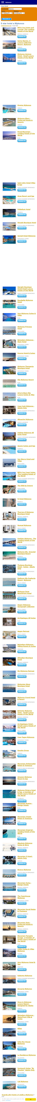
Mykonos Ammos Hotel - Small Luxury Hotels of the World (26, 56)
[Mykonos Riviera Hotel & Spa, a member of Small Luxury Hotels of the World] (22, 801)
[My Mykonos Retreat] (22, 676)
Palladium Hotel (24, 209)
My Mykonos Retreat (26, 671)
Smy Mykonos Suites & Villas (27, 314)
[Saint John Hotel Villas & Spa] (22, 190)
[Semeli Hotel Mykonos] (22, 241)
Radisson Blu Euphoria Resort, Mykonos (26, 579)
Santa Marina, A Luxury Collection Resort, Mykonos (24, 43)
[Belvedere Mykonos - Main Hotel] (22, 347)
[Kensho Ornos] (22, 756)
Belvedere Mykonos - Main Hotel (26, 341)
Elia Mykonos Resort (26, 380)
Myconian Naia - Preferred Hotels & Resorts (25, 924)
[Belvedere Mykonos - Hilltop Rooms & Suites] (22, 652)
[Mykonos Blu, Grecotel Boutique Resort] (22, 559)
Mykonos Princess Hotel (25, 328)
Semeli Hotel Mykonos (26, 236)
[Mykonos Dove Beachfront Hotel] (22, 599)
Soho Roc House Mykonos (24, 1043)
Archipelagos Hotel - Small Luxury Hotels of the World (27, 726)
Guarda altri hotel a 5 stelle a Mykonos (17, 1095)
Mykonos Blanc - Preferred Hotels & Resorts (25, 120)
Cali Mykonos (23, 1081)
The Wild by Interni (25, 486)
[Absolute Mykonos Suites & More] (22, 850)
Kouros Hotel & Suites (26, 353)
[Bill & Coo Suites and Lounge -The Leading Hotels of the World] (22, 37)
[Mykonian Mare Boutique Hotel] (22, 691)
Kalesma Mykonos (25, 975)
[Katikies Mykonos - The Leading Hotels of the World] (22, 548)
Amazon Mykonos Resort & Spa (25, 778)
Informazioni (8, 1100)
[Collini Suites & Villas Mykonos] (22, 956)
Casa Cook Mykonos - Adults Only (26, 407)
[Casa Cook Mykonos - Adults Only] (22, 413)
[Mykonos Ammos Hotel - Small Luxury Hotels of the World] (22, 63)
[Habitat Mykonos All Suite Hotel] (22, 440)
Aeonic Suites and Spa (26, 446)
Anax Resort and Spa (26, 196)
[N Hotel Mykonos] (22, 504)
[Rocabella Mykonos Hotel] (22, 307)
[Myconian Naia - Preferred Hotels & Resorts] (22, 932)
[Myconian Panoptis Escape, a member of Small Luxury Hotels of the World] (22, 947)
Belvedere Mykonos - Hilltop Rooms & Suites (27, 645)
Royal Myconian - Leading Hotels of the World (26, 133)
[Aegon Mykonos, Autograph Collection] (22, 612)
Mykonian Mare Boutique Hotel (24, 685)
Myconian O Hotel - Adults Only (25, 857)
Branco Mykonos (24, 870)
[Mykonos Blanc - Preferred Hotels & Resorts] (22, 128)
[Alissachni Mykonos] (22, 425)
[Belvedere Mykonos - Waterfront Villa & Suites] (22, 1024)
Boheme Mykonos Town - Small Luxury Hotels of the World (26, 712)
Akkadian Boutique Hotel (25, 659)
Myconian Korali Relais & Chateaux (27, 910)
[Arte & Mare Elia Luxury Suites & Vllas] (22, 400)
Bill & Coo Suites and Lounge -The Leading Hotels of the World (26, 29)
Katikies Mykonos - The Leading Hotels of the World (27, 540)
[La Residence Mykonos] (22, 1060)
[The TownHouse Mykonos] (22, 903)
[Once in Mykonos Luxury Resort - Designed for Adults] (22, 1011)
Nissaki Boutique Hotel (27, 222)
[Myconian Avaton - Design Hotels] (22, 811)
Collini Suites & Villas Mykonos (26, 950)
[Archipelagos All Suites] (22, 623)
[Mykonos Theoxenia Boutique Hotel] (22, 374)
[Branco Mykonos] (22, 875)
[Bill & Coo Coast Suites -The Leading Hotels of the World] (22, 481)
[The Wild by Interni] (22, 491)
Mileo (20, 1028)
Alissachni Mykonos (25, 419)
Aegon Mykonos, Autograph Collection (26, 606)
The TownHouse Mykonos (24, 897)
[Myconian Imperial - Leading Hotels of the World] (22, 839)
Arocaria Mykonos (25, 989)
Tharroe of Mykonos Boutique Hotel (26, 513)
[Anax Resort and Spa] (22, 202)
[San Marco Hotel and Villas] (22, 466)
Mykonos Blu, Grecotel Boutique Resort (27, 553)
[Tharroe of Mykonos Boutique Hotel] (22, 519)
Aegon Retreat (23, 631)
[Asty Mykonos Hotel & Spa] (22, 970)
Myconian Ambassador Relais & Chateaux (27, 765)
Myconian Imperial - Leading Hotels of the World (26, 832)
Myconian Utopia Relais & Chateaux (25, 818)
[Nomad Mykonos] (22, 531)
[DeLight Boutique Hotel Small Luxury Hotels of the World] (22, 296)
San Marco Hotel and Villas (26, 460)
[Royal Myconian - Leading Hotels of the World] (22, 141)
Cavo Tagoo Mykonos (26, 737)
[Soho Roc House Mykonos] (22, 1049)
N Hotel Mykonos (24, 499)
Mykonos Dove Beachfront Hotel (24, 592)
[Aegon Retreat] (22, 637)
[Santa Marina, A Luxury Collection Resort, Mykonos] (22, 50)
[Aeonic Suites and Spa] (22, 451)
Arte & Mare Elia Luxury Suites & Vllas (26, 394)
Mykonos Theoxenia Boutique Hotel (26, 367)
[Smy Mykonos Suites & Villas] (22, 321)
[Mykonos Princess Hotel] (22, 334)
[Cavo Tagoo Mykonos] (22, 743)
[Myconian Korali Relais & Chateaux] (22, 917)
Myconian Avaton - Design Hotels (25, 804)
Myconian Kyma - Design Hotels (24, 884)
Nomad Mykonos (24, 525)
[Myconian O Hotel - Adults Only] (22, 864)
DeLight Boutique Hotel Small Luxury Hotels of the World (25, 289)
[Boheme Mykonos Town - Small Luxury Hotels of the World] (22, 720)
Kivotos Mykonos (24, 105)
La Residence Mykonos (27, 1055)
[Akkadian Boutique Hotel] (22, 665)
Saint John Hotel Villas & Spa (26, 184)
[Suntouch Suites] (22, 1076)
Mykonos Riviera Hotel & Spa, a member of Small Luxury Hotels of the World (27, 793)
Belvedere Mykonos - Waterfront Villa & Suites (26, 1017)
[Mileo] (22, 1034)
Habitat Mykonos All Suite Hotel (26, 434)
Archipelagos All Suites (27, 618)
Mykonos (8, 2)
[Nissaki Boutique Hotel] (22, 228)
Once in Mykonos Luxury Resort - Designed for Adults (25, 1004)
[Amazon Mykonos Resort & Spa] (22, 784)
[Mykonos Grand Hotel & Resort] (22, 705)
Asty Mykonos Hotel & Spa (26, 963)
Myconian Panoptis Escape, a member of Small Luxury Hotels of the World (27, 938)
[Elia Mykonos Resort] (22, 385)
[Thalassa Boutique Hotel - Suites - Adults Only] (22, 574)
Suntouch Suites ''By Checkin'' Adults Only (26, 1069)
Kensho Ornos (23, 750)
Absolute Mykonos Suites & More (25, 844)
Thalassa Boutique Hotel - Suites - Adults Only (26, 567)
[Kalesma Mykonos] (22, 981)
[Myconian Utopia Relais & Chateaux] (22, 824)
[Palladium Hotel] (22, 215)
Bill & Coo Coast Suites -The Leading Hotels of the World (26, 474)
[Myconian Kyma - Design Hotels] (22, 890)
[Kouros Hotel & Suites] (22, 359)
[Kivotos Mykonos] (22, 111)
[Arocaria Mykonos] (22, 994)
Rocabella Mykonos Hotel (25, 301)
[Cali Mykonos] (22, 1087)
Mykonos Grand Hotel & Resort (26, 698)
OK (30, 1099)
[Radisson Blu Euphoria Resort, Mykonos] (22, 586)
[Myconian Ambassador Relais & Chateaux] (22, 771)
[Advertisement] (18, 85)
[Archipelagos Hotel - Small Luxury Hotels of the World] (22, 733)
